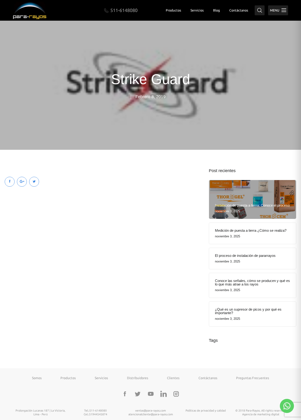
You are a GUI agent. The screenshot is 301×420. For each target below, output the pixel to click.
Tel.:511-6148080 (95, 410)
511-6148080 (124, 10)
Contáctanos (238, 10)
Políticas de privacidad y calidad (206, 410)
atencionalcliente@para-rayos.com (150, 414)
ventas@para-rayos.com (150, 410)
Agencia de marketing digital (260, 414)
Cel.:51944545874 (95, 414)
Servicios (197, 10)
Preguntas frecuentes (252, 378)
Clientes (173, 378)
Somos (37, 378)
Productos (173, 10)
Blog (216, 10)
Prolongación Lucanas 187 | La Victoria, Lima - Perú (40, 412)
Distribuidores (137, 378)
